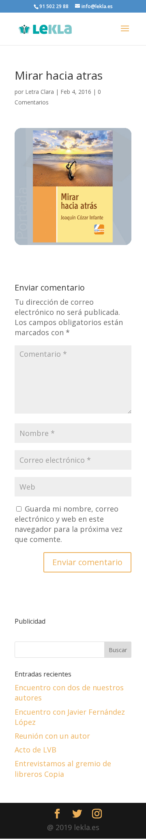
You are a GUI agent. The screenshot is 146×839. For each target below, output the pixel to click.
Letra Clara (39, 91)
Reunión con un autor (52, 736)
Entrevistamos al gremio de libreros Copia (63, 768)
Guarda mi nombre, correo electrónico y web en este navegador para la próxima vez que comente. (68, 524)
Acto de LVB (35, 749)
